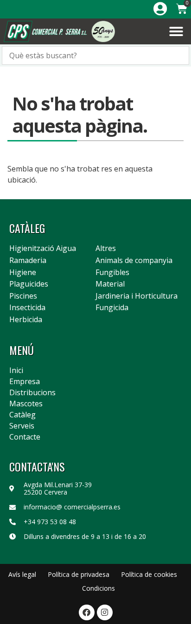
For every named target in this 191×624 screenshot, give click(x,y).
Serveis (21, 426)
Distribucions (32, 392)
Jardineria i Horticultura (137, 296)
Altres (106, 249)
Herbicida (25, 320)
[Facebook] (87, 612)
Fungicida (112, 308)
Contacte (24, 437)
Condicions (98, 588)
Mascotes (26, 403)
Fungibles (112, 273)
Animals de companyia (134, 261)
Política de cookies (149, 574)
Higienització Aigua (42, 249)
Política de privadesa (78, 574)
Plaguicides (28, 284)
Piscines (23, 296)
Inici (16, 370)
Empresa (24, 381)
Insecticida (27, 308)
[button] (176, 31)
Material (110, 284)
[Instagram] (105, 612)
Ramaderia (27, 261)
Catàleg (22, 415)
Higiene (22, 273)
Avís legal (22, 574)
